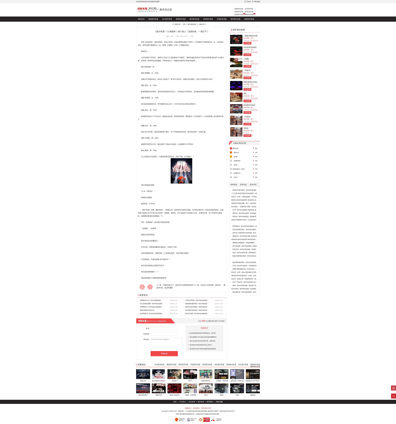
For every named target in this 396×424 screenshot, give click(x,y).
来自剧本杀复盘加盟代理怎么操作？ (201, 345)
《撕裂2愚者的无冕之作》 (147, 310)
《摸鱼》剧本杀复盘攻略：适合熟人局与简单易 (246, 285)
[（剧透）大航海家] (190, 388)
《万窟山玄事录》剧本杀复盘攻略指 (195, 300)
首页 (175, 402)
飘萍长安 (235, 148)
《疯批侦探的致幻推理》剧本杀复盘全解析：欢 (246, 256)
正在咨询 (192, 402)
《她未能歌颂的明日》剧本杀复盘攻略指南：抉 (246, 262)
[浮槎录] (236, 132)
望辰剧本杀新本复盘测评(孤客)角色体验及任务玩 (247, 239)
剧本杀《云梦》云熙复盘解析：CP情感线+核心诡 (247, 197)
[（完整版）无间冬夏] (221, 374)
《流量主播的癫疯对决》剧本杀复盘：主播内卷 (246, 269)
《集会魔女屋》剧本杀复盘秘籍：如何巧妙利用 (246, 292)
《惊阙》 (246, 59)
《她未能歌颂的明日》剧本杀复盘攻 (195, 303)
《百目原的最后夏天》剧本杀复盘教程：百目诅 (246, 229)
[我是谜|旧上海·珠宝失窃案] (253, 374)
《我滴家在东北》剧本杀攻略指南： (150, 300)
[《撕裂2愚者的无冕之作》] (236, 39)
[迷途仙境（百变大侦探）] (237, 374)
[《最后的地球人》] (143, 388)
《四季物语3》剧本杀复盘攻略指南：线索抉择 (246, 226)
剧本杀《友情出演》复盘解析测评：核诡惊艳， (246, 279)
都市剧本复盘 (235, 19)
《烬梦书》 (247, 70)
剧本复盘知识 (192, 24)
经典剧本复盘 (249, 14)
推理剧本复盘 (239, 14)
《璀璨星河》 (237, 173)
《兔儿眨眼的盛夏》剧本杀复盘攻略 (150, 303)
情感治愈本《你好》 (239, 169)
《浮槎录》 (247, 117)
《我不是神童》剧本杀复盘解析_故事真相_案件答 (247, 246)
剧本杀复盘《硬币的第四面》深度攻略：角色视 (246, 289)
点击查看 (247, 43)
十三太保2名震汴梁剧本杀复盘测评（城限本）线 (247, 193)
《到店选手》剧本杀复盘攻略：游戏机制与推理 (246, 249)
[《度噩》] (221, 388)
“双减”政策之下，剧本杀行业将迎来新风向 (178, 285)
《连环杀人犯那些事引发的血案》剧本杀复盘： (246, 233)
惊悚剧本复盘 (239, 11)
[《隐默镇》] (253, 388)
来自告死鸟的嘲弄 (250, 47)
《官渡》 (235, 165)
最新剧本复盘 (249, 19)
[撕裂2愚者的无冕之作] (236, 85)
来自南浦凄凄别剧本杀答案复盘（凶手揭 (203, 333)
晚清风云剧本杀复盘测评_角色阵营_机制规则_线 (247, 200)
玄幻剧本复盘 (249, 9)
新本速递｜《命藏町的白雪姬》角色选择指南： (246, 206)
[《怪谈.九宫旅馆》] (174, 388)
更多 (167, 24)
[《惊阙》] (236, 62)
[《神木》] (206, 388)
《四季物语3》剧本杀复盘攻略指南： (151, 307)
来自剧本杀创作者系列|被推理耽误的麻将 (203, 349)
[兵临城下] (174, 374)
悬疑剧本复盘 (239, 9)
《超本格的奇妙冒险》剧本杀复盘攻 (195, 310)
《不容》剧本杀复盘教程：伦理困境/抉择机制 (246, 265)
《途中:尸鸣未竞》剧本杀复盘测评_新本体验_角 (246, 282)
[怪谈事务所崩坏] (236, 108)
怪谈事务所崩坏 (249, 105)
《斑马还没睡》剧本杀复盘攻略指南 (195, 313)
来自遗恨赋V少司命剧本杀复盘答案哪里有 (203, 337)
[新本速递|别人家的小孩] (159, 374)
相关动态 (201, 402)
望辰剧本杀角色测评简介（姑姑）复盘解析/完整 (246, 275)
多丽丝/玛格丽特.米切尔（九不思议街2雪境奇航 (246, 220)
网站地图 (219, 402)
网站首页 (141, 19)
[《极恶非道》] (159, 388)
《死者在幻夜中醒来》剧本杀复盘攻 (195, 307)
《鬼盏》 (235, 156)
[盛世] (236, 97)
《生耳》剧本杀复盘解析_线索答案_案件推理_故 (247, 210)
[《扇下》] (190, 374)
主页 (183, 24)
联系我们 (210, 402)
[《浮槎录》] (236, 120)
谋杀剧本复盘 (249, 11)
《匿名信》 (236, 152)
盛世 (245, 93)
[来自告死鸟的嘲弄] (236, 51)
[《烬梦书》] (236, 74)
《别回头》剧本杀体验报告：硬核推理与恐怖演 (246, 216)
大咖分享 (201, 24)
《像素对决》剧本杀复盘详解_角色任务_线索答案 (247, 236)
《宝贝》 (235, 177)
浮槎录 (245, 128)
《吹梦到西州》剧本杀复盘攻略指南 (150, 313)
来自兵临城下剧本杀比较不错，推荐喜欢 (203, 341)
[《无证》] (237, 388)
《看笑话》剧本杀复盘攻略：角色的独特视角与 (246, 213)
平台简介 (182, 402)
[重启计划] (143, 374)
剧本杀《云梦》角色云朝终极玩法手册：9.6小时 (246, 272)
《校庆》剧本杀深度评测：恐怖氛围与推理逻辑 (246, 252)
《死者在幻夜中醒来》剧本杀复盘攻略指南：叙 (246, 190)
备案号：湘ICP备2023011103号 (224, 411)
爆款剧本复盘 (157, 24)
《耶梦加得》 (237, 161)
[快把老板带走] (206, 374)
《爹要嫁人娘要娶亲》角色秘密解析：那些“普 (246, 243)
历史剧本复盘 (143, 24)
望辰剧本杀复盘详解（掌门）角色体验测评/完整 (246, 203)
